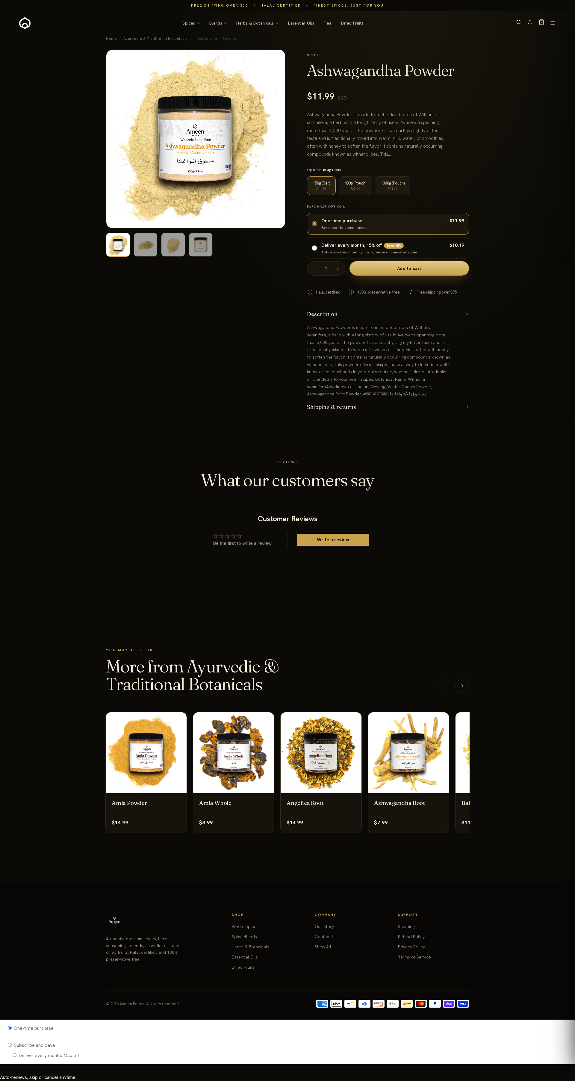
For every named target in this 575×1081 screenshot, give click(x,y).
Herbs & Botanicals (255, 23)
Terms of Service (414, 957)
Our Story (324, 926)
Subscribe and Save (34, 1045)
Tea (328, 23)
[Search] (519, 23)
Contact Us (326, 936)
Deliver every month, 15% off (48, 1055)
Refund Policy (411, 936)
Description (388, 314)
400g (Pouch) (355, 186)
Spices (188, 23)
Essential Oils (301, 23)
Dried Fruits (352, 23)
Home (111, 38)
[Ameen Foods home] (25, 23)
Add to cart (409, 268)
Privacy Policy (411, 947)
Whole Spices (245, 926)
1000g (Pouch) (393, 186)
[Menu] (553, 23)
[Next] (462, 686)
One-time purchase (33, 1028)
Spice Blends (244, 936)
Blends (215, 23)
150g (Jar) (321, 186)
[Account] (530, 23)
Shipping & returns (388, 407)
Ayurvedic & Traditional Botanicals (155, 38)
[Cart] (541, 23)
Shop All (323, 947)
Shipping (406, 926)
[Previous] (445, 686)
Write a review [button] (333, 539)
